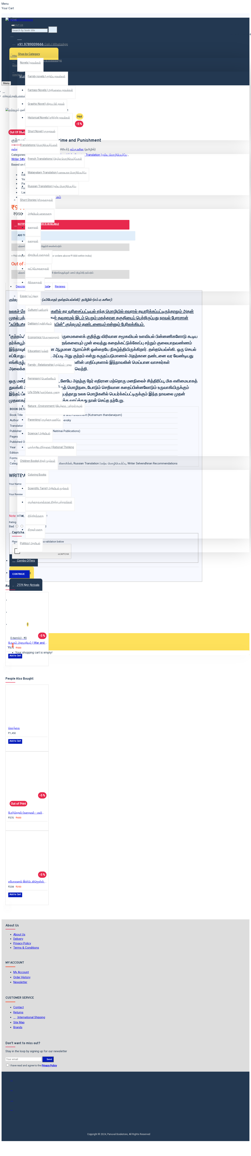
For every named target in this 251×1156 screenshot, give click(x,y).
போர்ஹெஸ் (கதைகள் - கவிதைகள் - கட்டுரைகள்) (27, 812)
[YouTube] (14, 1111)
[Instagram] (14, 1101)
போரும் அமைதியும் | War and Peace (27, 643)
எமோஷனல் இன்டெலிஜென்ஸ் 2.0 (27, 881)
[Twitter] (14, 1091)
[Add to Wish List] (11, 661)
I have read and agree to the (33, 1065)
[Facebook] (14, 1081)
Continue (18, 574)
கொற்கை (14, 728)
